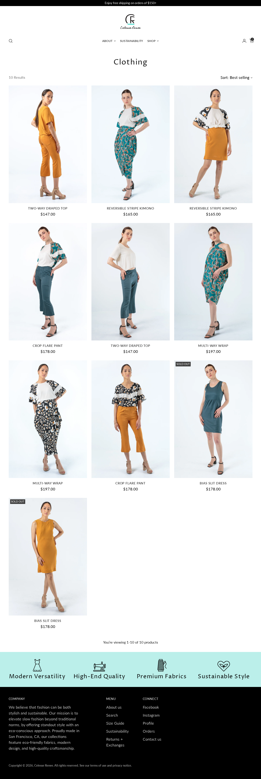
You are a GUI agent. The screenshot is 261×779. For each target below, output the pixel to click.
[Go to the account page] (242, 40)
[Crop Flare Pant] (48, 282)
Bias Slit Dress (213, 483)
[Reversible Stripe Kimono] (130, 144)
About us (114, 707)
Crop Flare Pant (48, 346)
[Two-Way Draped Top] (48, 144)
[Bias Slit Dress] (213, 419)
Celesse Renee (43, 765)
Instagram (151, 715)
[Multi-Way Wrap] (213, 282)
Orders (149, 731)
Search (112, 715)
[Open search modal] (10, 40)
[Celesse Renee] (130, 21)
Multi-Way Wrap (213, 346)
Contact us (152, 739)
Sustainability (117, 731)
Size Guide (115, 723)
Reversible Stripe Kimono (130, 208)
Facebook (151, 707)
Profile (148, 723)
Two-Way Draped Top (47, 208)
